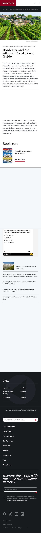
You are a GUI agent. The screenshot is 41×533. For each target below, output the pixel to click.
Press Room (7, 465)
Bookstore (7, 446)
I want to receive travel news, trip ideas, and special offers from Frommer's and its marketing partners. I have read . (22, 498)
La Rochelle (6, 397)
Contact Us (7, 455)
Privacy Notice (7, 520)
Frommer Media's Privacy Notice (18, 500)
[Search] (36, 420)
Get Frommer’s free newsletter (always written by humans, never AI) (20, 9)
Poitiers (23, 397)
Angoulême (6, 388)
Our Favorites (8, 441)
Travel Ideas (7, 431)
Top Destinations (9, 426)
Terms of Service (7, 524)
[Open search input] (34, 3)
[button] (38, 3)
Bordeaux (23, 388)
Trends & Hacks (8, 436)
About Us (6, 450)
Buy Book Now (20, 159)
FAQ (4, 460)
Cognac (23, 391)
